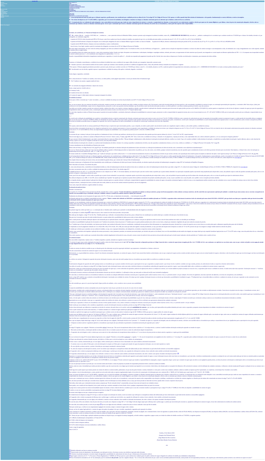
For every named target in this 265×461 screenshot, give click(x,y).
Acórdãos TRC (35, 1)
